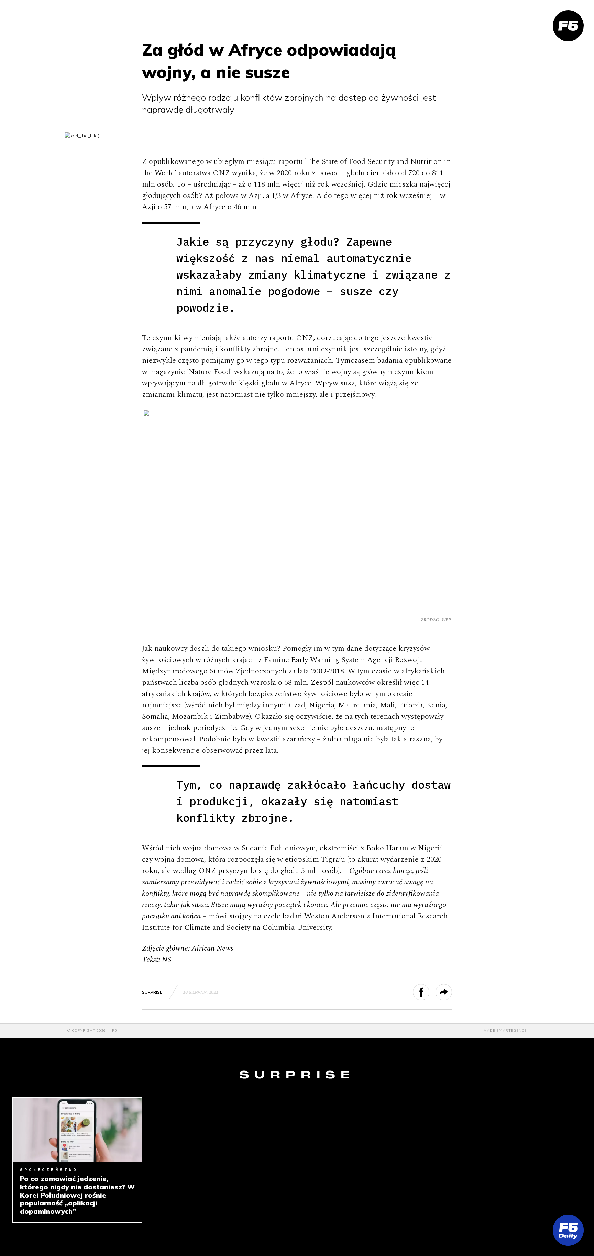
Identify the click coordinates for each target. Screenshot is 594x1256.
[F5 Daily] (568, 1230)
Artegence (515, 1030)
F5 (114, 1030)
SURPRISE (152, 992)
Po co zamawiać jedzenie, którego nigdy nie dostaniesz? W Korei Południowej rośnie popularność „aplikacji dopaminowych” (77, 1195)
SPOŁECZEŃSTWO (49, 1169)
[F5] (568, 25)
